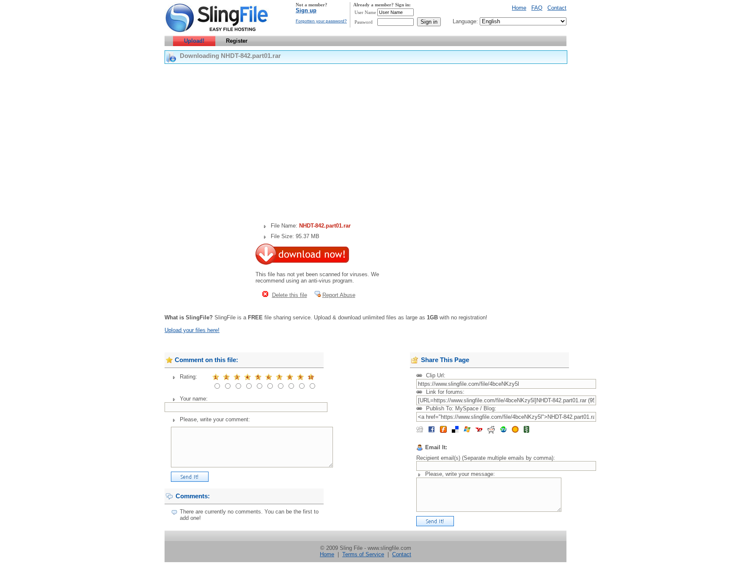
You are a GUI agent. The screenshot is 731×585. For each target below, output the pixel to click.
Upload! (194, 41)
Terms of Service (363, 554)
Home (519, 8)
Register (236, 41)
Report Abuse (338, 295)
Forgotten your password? (321, 21)
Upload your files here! (192, 330)
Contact (556, 8)
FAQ (536, 8)
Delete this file (289, 295)
